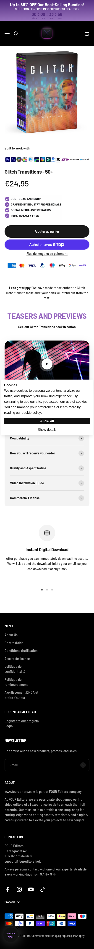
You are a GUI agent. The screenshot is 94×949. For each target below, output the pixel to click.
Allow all (47, 421)
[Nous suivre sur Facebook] (8, 889)
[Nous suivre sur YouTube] (31, 889)
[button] (10, 934)
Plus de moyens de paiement (47, 254)
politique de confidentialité (15, 669)
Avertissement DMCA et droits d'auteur (21, 694)
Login (9, 726)
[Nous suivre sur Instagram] (19, 889)
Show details (47, 429)
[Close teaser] (18, 927)
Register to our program (22, 721)
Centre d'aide (14, 643)
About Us (11, 635)
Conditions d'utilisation (21, 651)
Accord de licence (17, 659)
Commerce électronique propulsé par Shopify (58, 935)
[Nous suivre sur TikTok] (42, 889)
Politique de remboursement (16, 682)
